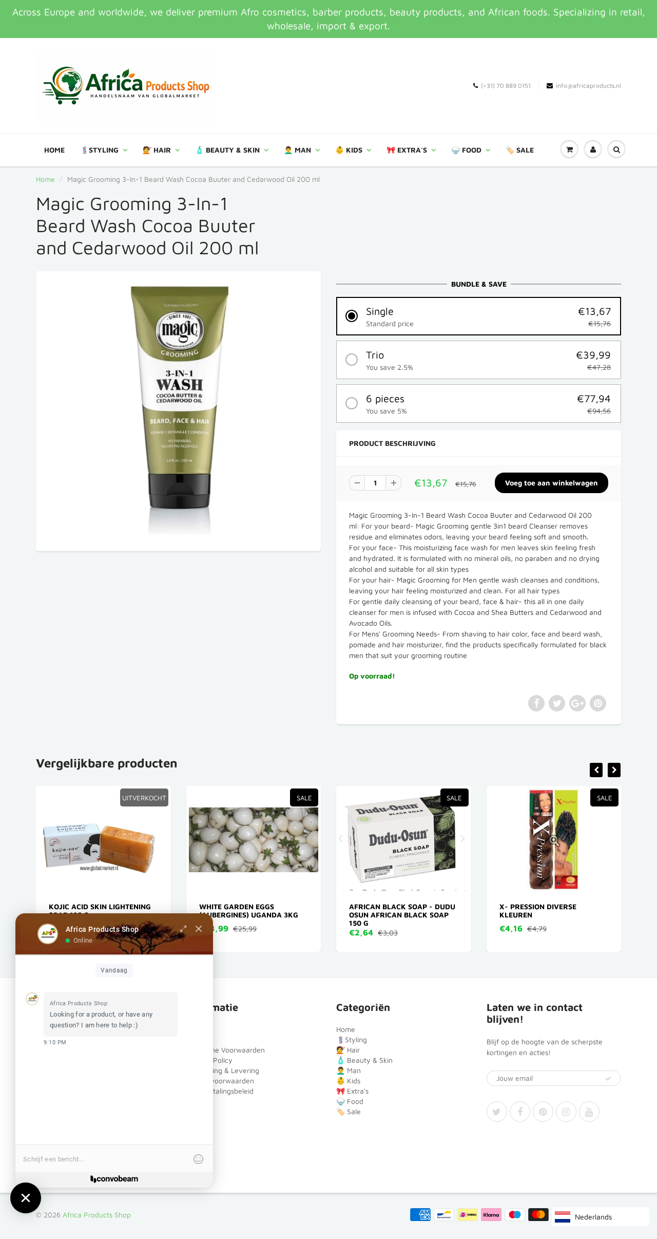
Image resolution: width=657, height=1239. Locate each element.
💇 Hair (157, 149)
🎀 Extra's (407, 149)
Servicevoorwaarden (220, 1080)
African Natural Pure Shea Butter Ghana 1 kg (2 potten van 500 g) (559, 914)
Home (54, 149)
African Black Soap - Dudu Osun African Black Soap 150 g (257, 914)
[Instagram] (566, 1111)
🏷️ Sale (520, 149)
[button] (478, 316)
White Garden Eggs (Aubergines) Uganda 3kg (103, 910)
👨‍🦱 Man (297, 149)
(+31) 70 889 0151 (506, 85)
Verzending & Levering (222, 1070)
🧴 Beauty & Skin (227, 149)
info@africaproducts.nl (588, 85)
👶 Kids (348, 149)
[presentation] (596, 770)
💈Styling (99, 149)
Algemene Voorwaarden (225, 1049)
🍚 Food (466, 149)
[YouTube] (589, 1111)
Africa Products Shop (97, 1214)
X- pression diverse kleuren (392, 910)
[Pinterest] (543, 1111)
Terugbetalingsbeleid (220, 1090)
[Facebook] (520, 1111)
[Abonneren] (608, 1079)
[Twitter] (497, 1111)
